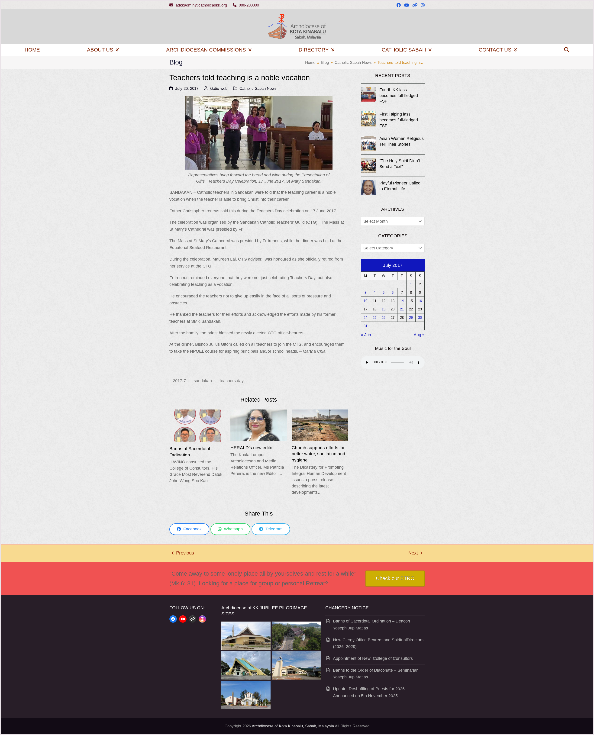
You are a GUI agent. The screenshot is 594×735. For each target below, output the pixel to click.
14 (402, 301)
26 (383, 317)
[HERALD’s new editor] (258, 425)
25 (374, 317)
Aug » (419, 334)
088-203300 (249, 5)
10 (365, 301)
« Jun (366, 334)
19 (383, 309)
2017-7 (179, 380)
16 (420, 301)
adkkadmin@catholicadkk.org (201, 5)
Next (413, 553)
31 (365, 326)
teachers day (232, 380)
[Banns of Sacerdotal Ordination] (197, 425)
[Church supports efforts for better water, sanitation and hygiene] (320, 425)
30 (420, 317)
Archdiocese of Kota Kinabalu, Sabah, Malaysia (293, 726)
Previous (183, 553)
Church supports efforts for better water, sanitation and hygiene (318, 453)
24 (365, 317)
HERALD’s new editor (252, 447)
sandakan (203, 380)
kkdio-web (218, 88)
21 (402, 309)
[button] (567, 50)
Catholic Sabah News (258, 88)
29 (411, 317)
